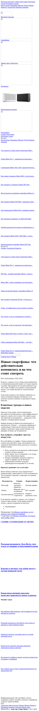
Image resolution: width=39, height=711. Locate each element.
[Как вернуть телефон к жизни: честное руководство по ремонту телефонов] (6, 655)
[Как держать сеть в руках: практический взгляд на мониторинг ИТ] (6, 667)
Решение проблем (22, 7)
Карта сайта (26, 707)
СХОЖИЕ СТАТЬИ (8, 522)
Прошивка (14, 5)
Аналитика (11, 7)
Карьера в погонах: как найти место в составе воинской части (18, 569)
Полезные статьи (7, 136)
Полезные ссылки (12, 3)
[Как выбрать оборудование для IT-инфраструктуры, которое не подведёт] (6, 609)
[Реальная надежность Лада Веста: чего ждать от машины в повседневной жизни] (12, 540)
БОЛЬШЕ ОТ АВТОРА (25, 522)
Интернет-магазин (7, 2)
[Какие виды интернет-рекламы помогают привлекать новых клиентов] (12, 589)
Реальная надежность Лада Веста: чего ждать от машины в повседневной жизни (19, 545)
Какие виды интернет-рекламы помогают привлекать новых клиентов (18, 594)
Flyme (26, 5)
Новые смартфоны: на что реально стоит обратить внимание (17, 513)
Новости (4, 7)
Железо (20, 5)
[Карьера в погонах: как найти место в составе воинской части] (12, 564)
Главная (3, 357)
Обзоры (31, 5)
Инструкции (5, 5)
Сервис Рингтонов (21, 2)
